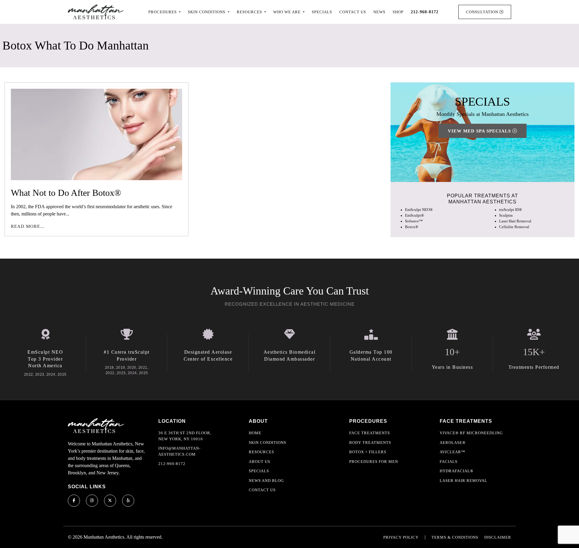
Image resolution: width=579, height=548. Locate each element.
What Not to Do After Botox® (66, 193)
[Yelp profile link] (128, 501)
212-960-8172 (171, 463)
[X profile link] (110, 501)
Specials (322, 12)
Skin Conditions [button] (207, 12)
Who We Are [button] (287, 12)
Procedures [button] (163, 12)
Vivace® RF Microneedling (471, 433)
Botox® (411, 227)
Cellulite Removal (514, 227)
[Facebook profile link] (74, 501)
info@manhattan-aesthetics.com (179, 451)
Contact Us (352, 12)
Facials (448, 461)
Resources (261, 452)
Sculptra (506, 215)
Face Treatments (369, 433)
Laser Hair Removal (515, 221)
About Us (259, 461)
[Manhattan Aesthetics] (96, 12)
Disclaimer (497, 537)
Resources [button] (250, 12)
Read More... (28, 226)
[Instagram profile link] (92, 501)
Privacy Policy (401, 537)
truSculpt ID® (510, 210)
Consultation (482, 12)
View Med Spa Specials (480, 131)
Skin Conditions (267, 442)
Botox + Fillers (367, 452)
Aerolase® (453, 442)
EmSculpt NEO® (419, 210)
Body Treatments (370, 442)
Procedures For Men (373, 461)
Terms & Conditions (455, 537)
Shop (398, 12)
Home (255, 433)
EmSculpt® (414, 215)
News (379, 12)
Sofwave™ (414, 221)
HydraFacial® (456, 471)
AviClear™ (452, 452)
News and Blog (266, 480)
